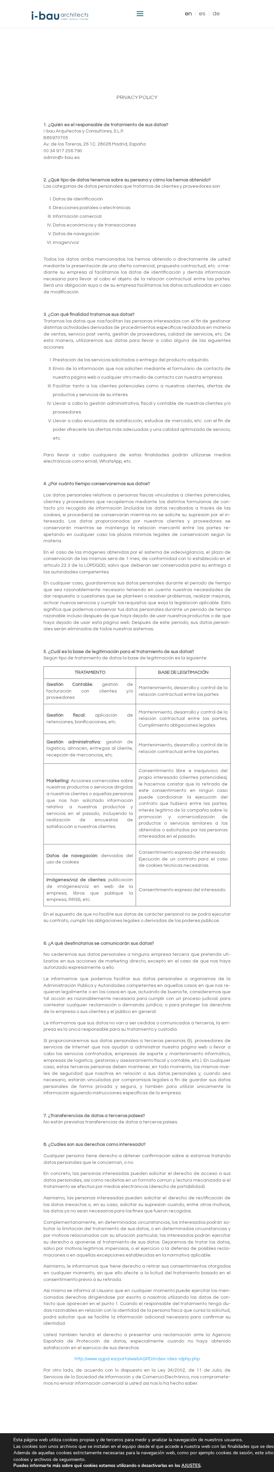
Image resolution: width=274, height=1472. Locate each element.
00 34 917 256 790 (62, 151)
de (216, 13)
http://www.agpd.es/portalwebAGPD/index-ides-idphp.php (137, 1359)
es (202, 13)
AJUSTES (190, 1466)
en (188, 13)
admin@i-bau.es (61, 157)
